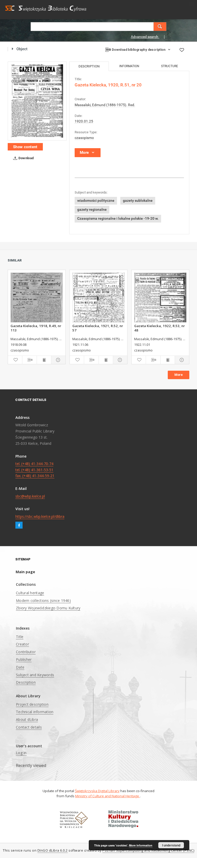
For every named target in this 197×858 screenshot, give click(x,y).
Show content (25, 147)
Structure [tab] (169, 66)
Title (19, 636)
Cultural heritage (30, 592)
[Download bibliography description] (29, 360)
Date (20, 667)
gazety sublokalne (138, 200)
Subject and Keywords (35, 674)
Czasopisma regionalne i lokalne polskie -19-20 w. (118, 218)
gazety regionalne (92, 209)
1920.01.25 (84, 121)
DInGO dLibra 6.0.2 (52, 850)
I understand (171, 845)
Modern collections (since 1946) (43, 600)
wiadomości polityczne (95, 200)
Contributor (26, 651)
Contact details (29, 727)
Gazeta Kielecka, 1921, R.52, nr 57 (97, 328)
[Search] (160, 26)
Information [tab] (129, 66)
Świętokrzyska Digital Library (97, 791)
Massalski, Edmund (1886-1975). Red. (105, 105)
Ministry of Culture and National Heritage (107, 796)
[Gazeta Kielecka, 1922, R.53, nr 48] (160, 297)
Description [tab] (89, 66)
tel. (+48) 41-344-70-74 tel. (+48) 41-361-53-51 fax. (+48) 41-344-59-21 (34, 469)
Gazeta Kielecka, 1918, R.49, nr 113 (36, 328)
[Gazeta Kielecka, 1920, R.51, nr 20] (37, 101)
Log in (21, 752)
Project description (32, 704)
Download (26, 158)
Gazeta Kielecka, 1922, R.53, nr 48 (159, 328)
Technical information (34, 711)
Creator (22, 644)
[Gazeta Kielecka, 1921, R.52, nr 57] (98, 297)
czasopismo (84, 138)
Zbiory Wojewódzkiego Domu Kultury (48, 607)
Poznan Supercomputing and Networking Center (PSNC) (148, 850)
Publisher (24, 659)
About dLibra (27, 719)
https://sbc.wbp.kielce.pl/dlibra (39, 516)
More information (140, 845)
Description (26, 682)
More (178, 375)
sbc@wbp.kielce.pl (30, 496)
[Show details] (58, 360)
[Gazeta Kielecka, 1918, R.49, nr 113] (37, 297)
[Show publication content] (44, 360)
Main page (25, 571)
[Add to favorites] (181, 50)
